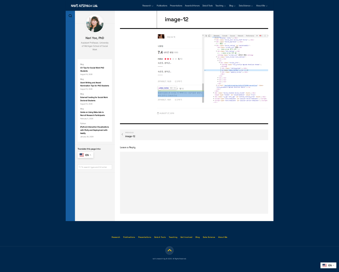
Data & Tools (207, 5)
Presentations (176, 5)
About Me (260, 5)
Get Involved (186, 237)
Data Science (244, 5)
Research (146, 5)
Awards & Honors (192, 5)
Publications (162, 5)
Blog (231, 5)
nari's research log (84, 5)
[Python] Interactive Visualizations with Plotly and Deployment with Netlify (94, 130)
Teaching (219, 5)
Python (83, 123)
